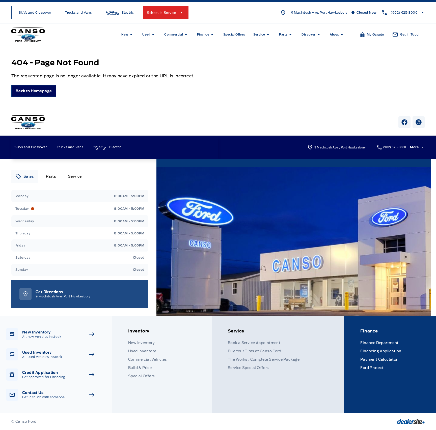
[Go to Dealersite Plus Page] (411, 421)
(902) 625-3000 (404, 12)
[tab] (24, 176)
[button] (372, 35)
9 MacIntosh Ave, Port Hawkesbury (319, 12)
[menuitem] (127, 35)
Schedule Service (161, 13)
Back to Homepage (34, 91)
